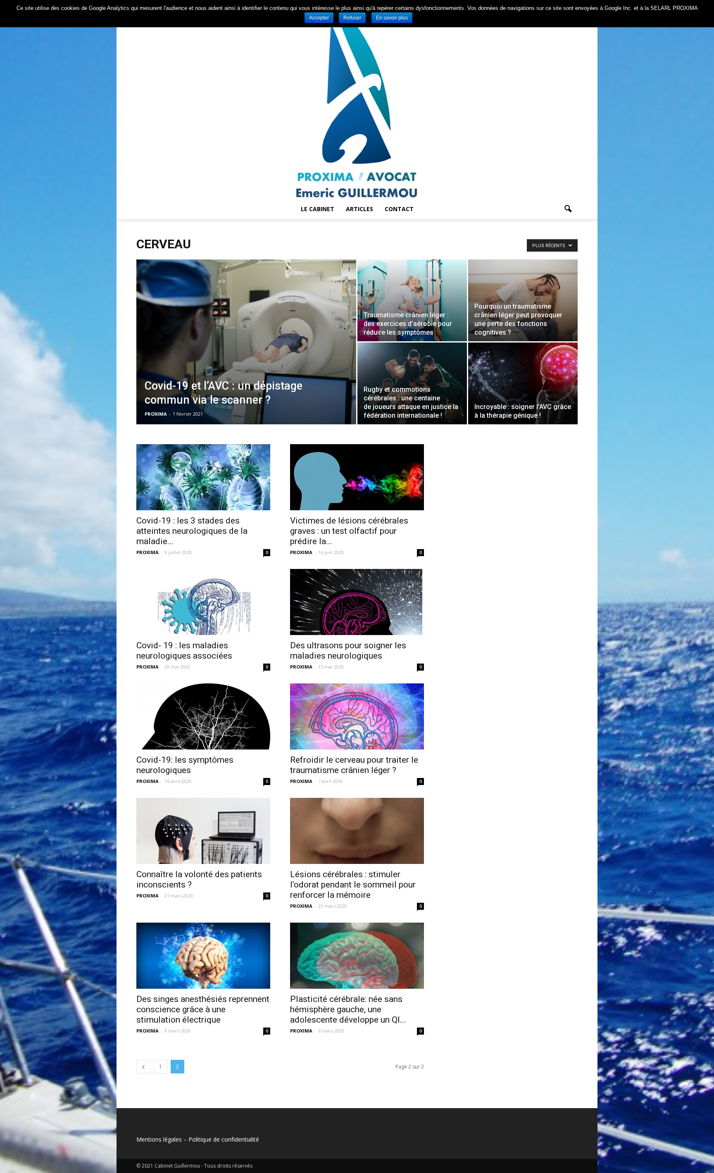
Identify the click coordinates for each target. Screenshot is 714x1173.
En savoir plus (392, 18)
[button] (568, 209)
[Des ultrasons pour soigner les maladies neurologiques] (357, 602)
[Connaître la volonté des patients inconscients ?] (203, 831)
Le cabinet (317, 209)
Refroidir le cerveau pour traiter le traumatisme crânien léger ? (354, 765)
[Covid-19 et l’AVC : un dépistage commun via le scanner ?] (246, 346)
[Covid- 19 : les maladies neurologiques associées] (203, 602)
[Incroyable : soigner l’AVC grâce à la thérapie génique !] (523, 383)
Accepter (319, 18)
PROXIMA (156, 414)
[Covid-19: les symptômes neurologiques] (203, 716)
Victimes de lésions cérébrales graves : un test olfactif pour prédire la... (349, 531)
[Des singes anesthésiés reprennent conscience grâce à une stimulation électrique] (203, 956)
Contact (399, 209)
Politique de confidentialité (223, 1139)
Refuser (352, 18)
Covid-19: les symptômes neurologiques (184, 765)
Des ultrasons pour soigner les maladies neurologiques (348, 650)
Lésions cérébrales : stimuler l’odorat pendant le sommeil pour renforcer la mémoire (353, 884)
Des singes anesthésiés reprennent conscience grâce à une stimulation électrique (202, 1009)
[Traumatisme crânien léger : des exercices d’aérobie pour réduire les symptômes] (412, 300)
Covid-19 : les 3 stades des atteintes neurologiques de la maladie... (192, 531)
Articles (359, 209)
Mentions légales (159, 1139)
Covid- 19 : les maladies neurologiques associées (184, 650)
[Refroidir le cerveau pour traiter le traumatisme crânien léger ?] (357, 716)
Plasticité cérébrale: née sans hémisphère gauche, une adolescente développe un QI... (348, 1009)
